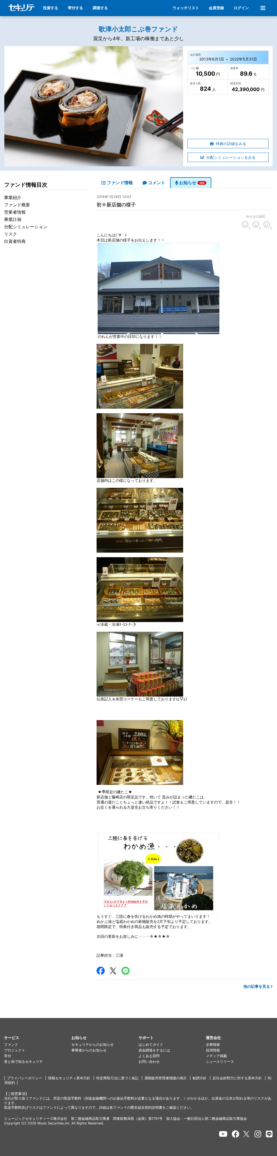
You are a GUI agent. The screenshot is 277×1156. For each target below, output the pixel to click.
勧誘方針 (200, 1078)
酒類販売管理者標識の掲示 (165, 1078)
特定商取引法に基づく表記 (117, 1078)
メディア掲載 (216, 1056)
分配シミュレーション (25, 226)
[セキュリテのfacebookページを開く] (235, 1134)
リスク (10, 234)
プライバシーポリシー (24, 1078)
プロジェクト (14, 1050)
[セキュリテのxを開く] (246, 1134)
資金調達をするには (154, 1050)
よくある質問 (149, 1056)
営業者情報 (15, 212)
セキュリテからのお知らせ (92, 1045)
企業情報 (213, 1045)
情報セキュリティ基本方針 (69, 1078)
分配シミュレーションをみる (231, 157)
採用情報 (213, 1050)
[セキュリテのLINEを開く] (269, 1134)
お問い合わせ (149, 1062)
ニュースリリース (220, 1062)
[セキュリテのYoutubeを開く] (223, 1134)
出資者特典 (15, 241)
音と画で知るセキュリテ (23, 1062)
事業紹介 (12, 197)
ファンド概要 (17, 204)
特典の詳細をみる (231, 143)
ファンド (11, 1045)
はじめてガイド (150, 1045)
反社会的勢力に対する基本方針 (237, 1078)
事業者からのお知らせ (89, 1050)
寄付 (7, 1056)
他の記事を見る (257, 986)
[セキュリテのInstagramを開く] (258, 1134)
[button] (37, 1037)
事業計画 (12, 219)
